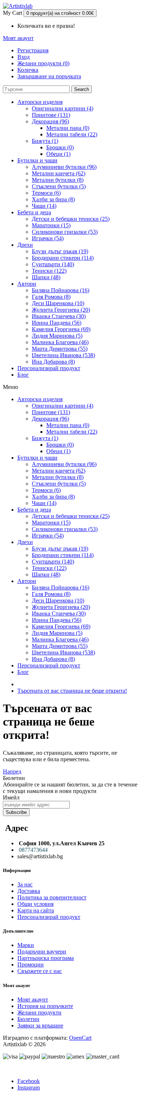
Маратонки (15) (51, 225)
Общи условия (35, 904)
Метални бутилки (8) (58, 180)
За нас (25, 884)
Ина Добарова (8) (53, 362)
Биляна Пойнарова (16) (60, 290)
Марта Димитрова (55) (59, 349)
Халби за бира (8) (53, 199)
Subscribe (16, 812)
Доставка (28, 891)
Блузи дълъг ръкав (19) (60, 251)
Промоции (30, 964)
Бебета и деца (34, 212)
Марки (25, 945)
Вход (23, 57)
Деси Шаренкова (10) (58, 303)
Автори (26, 284)
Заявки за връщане (40, 1025)
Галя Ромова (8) (51, 297)
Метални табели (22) (71, 134)
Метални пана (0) (67, 128)
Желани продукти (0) (43, 63)
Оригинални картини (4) (62, 108)
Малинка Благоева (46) (60, 342)
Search (81, 89)
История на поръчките (45, 1006)
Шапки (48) (46, 277)
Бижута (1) (45, 141)
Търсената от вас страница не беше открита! (72, 691)
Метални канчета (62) (58, 173)
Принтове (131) (51, 115)
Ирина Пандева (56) (56, 323)
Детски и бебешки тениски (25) (71, 219)
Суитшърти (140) (53, 264)
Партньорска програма (45, 958)
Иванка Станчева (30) (59, 316)
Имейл (11, 797)
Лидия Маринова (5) (57, 336)
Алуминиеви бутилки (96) (64, 167)
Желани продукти (39, 1012)
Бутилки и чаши (37, 160)
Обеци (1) (58, 154)
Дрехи (25, 245)
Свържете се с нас (39, 971)
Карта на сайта (35, 910)
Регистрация (32, 50)
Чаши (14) (44, 206)
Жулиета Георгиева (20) (61, 310)
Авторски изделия (40, 102)
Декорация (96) (50, 121)
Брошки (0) (60, 147)
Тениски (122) (49, 271)
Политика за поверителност (51, 897)
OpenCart (80, 1038)
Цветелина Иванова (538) (63, 355)
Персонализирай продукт (48, 368)
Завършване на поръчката (49, 76)
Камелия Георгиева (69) (61, 329)
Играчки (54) (48, 238)
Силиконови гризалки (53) (65, 232)
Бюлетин (28, 1019)
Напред (12, 771)
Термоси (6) (46, 193)
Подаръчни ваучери (41, 951)
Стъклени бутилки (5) (59, 186)
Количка (27, 70)
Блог (23, 375)
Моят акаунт (32, 999)
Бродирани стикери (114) (63, 258)
